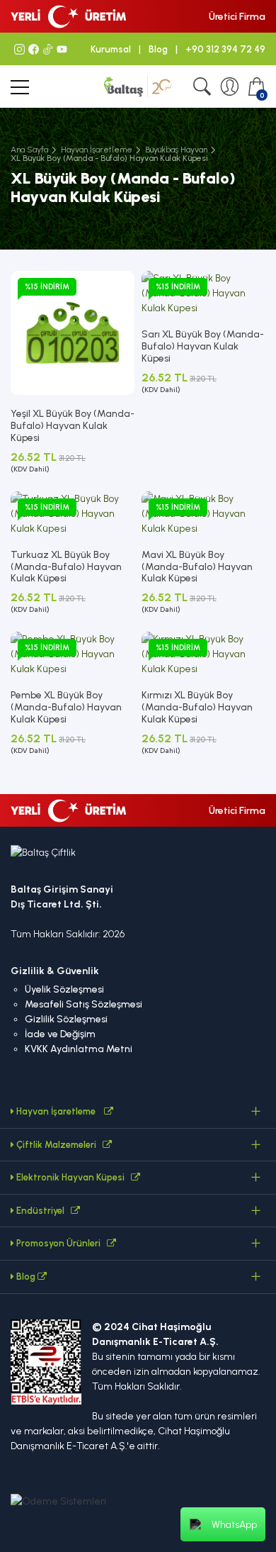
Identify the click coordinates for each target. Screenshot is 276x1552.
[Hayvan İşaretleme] (108, 1111)
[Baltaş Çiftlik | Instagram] (18, 49)
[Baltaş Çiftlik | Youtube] (60, 49)
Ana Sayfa (29, 150)
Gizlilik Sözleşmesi (66, 1019)
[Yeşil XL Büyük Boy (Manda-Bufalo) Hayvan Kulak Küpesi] (72, 332)
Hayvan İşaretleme (96, 150)
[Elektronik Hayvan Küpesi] (135, 1177)
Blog (158, 49)
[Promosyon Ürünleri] (111, 1243)
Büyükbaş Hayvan (176, 150)
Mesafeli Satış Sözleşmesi (83, 1004)
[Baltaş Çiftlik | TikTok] (46, 49)
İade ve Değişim (60, 1034)
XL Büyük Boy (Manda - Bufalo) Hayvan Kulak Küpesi (109, 158)
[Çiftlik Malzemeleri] (107, 1144)
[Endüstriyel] (75, 1210)
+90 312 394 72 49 (225, 49)
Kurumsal (111, 49)
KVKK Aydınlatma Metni (78, 1049)
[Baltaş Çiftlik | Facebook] (32, 49)
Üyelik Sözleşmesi (64, 989)
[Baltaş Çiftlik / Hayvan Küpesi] (138, 86)
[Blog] (42, 1276)
